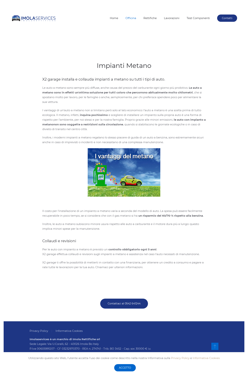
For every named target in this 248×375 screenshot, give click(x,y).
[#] (214, 346)
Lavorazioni (171, 18)
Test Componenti (198, 18)
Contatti (227, 18)
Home (114, 18)
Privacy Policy (180, 358)
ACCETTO (125, 367)
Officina (130, 18)
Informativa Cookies (206, 358)
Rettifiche (150, 18)
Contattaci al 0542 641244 (124, 303)
